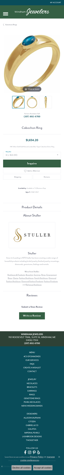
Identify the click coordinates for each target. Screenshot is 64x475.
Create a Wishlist (32, 367)
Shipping (17, 177)
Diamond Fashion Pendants (32, 281)
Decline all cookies (21, 467)
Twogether (32, 440)
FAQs (32, 364)
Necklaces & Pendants (16, 275)
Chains (15, 278)
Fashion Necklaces (26, 278)
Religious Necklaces (34, 284)
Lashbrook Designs (32, 436)
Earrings (37, 275)
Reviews (32, 295)
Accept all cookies (43, 467)
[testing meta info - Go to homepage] (32, 11)
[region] (32, 64)
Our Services (32, 360)
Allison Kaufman (32, 418)
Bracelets (29, 275)
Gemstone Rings (11, 25)
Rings (43, 275)
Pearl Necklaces (32, 402)
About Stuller (32, 215)
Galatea (32, 429)
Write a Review (32, 315)
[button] (55, 2)
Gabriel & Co (32, 425)
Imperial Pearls (32, 433)
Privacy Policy (36, 457)
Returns (47, 177)
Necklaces (32, 383)
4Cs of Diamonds (32, 356)
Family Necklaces (41, 278)
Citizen (32, 421)
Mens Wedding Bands (32, 406)
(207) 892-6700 (32, 116)
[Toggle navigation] (5, 14)
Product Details (32, 207)
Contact (32, 371)
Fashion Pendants (51, 281)
